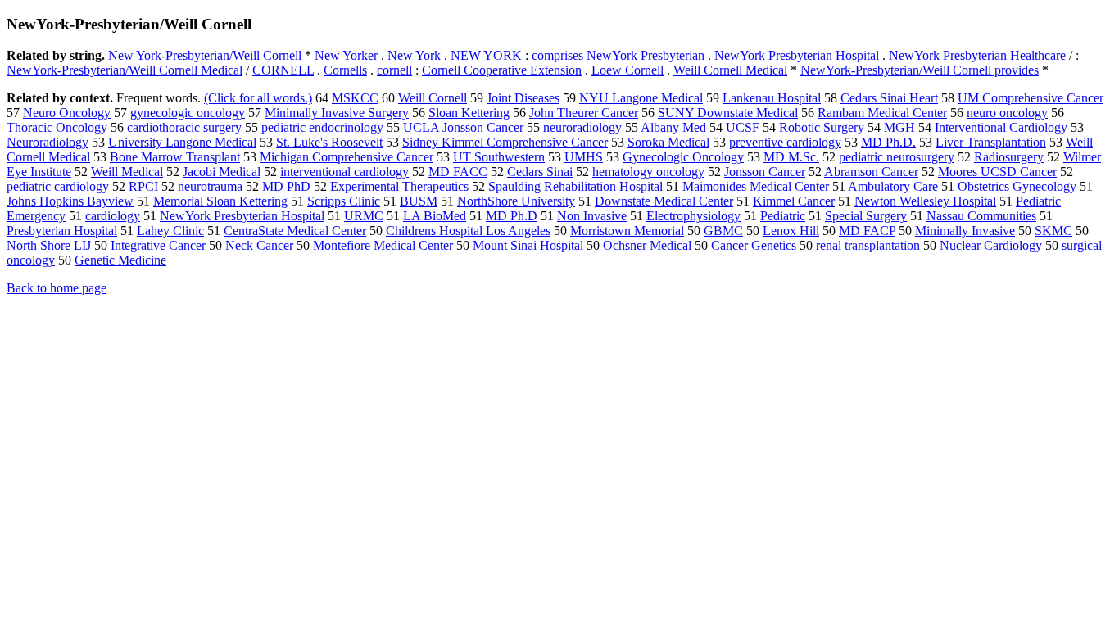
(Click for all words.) (258, 98)
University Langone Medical (182, 142)
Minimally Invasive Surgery (337, 113)
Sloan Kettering (469, 113)
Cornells (345, 70)
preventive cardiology (785, 142)
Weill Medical (127, 172)
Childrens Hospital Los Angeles (468, 231)
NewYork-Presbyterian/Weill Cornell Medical (124, 70)
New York (414, 55)
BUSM (418, 201)
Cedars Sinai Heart (889, 98)
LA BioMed (434, 216)
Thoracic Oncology (57, 127)
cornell (394, 70)
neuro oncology (1007, 113)
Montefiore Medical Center (383, 245)
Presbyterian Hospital (62, 231)
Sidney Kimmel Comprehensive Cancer (505, 142)
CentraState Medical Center (295, 231)
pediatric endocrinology (322, 127)
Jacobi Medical (221, 172)
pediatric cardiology (58, 186)
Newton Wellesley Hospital (925, 201)
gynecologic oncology (187, 113)
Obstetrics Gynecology (1017, 186)
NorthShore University (516, 201)
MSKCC (355, 98)
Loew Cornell (627, 70)
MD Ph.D (511, 216)
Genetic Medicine (120, 260)
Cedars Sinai (540, 172)
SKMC (1053, 231)
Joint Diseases (523, 98)
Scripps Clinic (343, 201)
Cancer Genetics (753, 245)
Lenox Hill (791, 231)
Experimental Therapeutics (399, 186)
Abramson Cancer (871, 172)
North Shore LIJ (49, 245)
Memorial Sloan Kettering (220, 201)
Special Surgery (866, 216)
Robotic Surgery (821, 127)
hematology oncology (648, 172)
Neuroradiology (47, 142)
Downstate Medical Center (664, 201)
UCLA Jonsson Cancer (463, 127)
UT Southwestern (499, 157)
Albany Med (673, 127)
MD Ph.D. (888, 142)
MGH (899, 127)
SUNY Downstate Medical (728, 113)
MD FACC (457, 172)
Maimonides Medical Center (755, 186)
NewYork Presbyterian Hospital (796, 55)
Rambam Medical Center (882, 113)
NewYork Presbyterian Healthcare (977, 55)
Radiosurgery (1009, 157)
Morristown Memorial (627, 231)
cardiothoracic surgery (184, 127)
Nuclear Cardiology (991, 245)
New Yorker (346, 55)
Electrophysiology (693, 216)
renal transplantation (868, 245)
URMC (363, 216)
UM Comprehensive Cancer (1030, 98)
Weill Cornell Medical (730, 70)
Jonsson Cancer (764, 172)
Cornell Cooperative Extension (502, 70)
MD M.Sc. (791, 157)
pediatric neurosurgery (896, 157)
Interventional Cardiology (1001, 127)
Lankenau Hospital (772, 98)
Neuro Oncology (67, 113)
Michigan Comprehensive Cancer (346, 157)
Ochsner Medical (647, 245)
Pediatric (782, 216)
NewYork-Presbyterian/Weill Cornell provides (919, 70)
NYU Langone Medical (641, 98)
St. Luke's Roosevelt (329, 142)
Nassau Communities (981, 216)
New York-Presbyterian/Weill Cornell (204, 55)
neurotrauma (210, 186)
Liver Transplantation (991, 142)
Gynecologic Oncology (683, 157)
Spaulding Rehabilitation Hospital (575, 186)
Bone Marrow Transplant (175, 157)
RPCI (143, 186)
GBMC (723, 231)
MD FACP (867, 231)
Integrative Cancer (158, 245)
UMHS (583, 157)
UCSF (742, 127)
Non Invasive (592, 216)
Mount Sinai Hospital (528, 245)
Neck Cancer (259, 245)
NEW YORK (486, 55)
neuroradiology (582, 127)
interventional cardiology (344, 172)
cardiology (112, 216)
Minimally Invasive (965, 231)
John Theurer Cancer (583, 113)
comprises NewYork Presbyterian (618, 55)
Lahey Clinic (170, 231)
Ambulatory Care (893, 186)
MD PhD (286, 186)
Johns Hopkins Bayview (70, 201)
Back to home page (56, 288)
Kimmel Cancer (794, 201)
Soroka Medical (668, 142)
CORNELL (283, 70)
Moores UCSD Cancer (997, 172)
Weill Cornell (432, 98)
